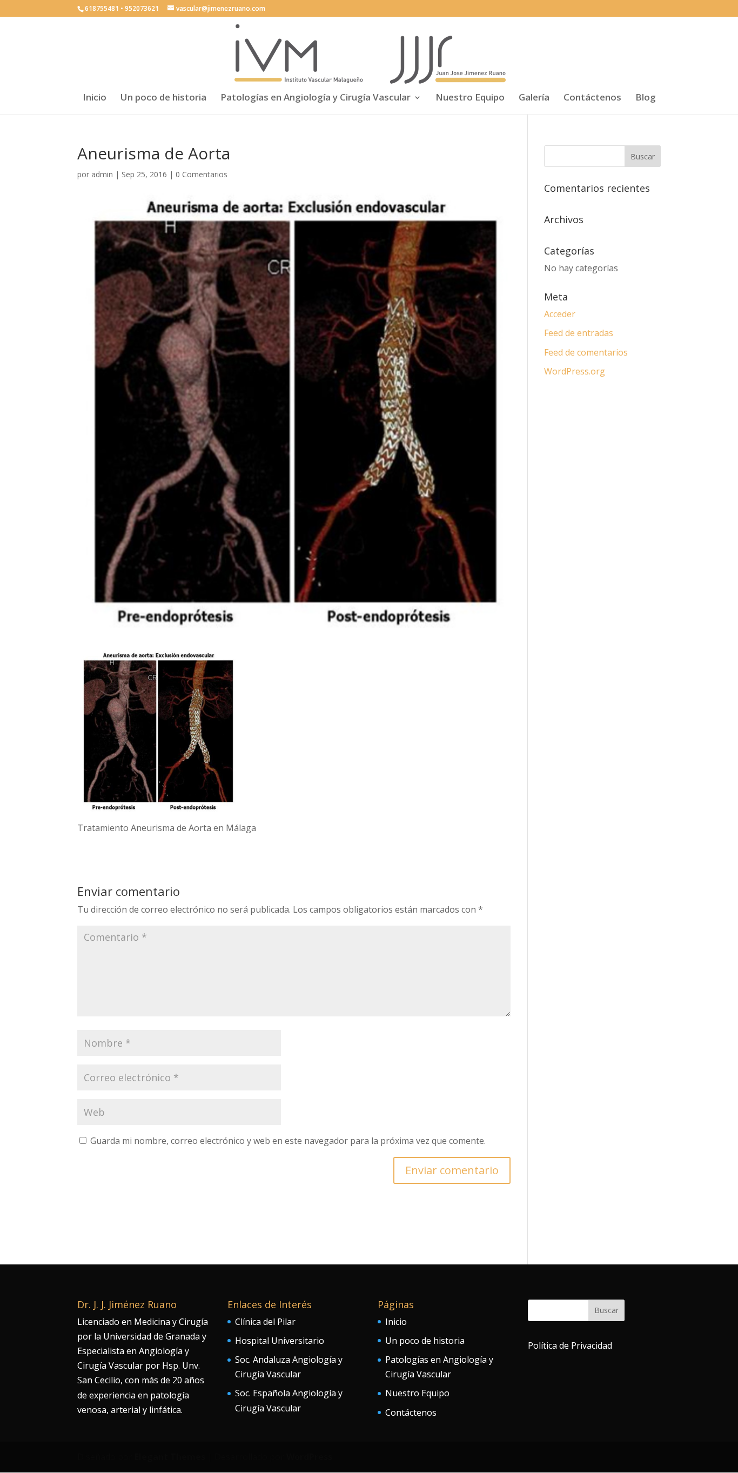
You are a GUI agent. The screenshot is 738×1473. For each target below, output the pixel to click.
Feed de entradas (578, 333)
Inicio (94, 98)
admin (102, 174)
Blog (645, 98)
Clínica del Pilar (265, 1322)
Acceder (559, 314)
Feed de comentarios (586, 352)
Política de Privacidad (570, 1345)
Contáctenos (592, 98)
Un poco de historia (163, 98)
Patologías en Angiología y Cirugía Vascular (315, 98)
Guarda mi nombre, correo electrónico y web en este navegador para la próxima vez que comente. (288, 1141)
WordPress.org (574, 371)
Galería (534, 98)
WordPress (309, 1457)
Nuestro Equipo (470, 98)
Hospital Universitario (279, 1341)
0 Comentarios (201, 174)
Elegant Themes (170, 1457)
